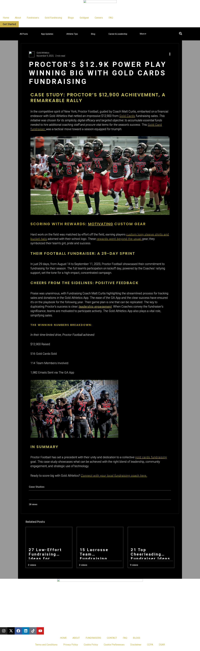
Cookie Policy (91, 644)
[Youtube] (40, 631)
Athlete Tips (72, 34)
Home (6, 17)
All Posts (24, 34)
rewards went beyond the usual (119, 239)
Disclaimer (135, 644)
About (18, 17)
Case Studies (37, 486)
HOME (63, 637)
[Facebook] (18, 631)
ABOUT (76, 637)
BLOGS (136, 637)
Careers (99, 17)
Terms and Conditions (46, 644)
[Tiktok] (33, 631)
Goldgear (84, 17)
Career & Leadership (117, 34)
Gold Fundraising (53, 17)
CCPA (150, 644)
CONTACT (112, 637)
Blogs (71, 17)
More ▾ (143, 34)
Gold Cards (127, 116)
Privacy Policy (70, 644)
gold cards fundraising (151, 457)
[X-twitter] (11, 631)
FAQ (111, 17)
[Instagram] (3, 631)
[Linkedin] (25, 631)
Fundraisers (33, 17)
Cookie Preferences (114, 644)
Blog (93, 34)
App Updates (47, 34)
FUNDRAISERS (93, 637)
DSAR (162, 644)
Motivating (100, 223)
